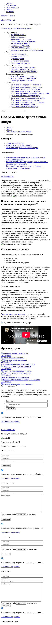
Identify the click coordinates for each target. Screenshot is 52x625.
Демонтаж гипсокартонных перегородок (27, 102)
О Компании (11, 5)
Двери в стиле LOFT (19, 56)
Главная (9, 3)
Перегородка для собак (20, 46)
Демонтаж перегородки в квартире (25, 100)
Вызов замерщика (23, 28)
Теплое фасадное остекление (22, 80)
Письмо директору (8, 28)
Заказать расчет (7, 176)
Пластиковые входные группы (23, 70)
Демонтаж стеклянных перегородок (25, 89)
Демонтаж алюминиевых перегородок (26, 87)
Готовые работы (12, 7)
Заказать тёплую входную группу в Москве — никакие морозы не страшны (25, 167)
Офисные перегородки (20, 48)
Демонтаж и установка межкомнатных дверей (30, 93)
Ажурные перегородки (20, 43)
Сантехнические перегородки (23, 41)
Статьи (9, 9)
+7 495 (8, 20)
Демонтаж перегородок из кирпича (25, 91)
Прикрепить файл (8, 515)
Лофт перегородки (18, 37)
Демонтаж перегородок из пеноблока (26, 85)
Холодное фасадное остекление (24, 78)
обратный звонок (8, 16)
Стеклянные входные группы (23, 67)
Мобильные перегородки (21, 39)
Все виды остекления (14, 143)
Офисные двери (17, 59)
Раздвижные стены (18, 35)
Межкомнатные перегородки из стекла (27, 50)
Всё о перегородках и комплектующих (22, 148)
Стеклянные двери (18, 54)
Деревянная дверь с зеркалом (13, 314)
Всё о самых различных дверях (18, 145)
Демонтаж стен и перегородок (23, 104)
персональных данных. (10, 421)
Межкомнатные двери (20, 61)
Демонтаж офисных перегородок (24, 107)
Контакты (10, 12)
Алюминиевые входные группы (24, 72)
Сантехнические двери (20, 63)
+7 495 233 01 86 (8, 430)
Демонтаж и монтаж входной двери (25, 96)
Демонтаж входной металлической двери (28, 98)
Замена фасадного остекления (23, 76)
